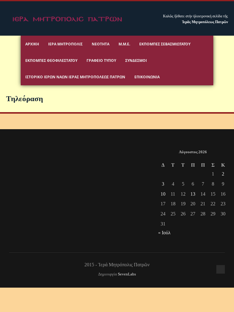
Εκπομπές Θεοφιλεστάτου (51, 60)
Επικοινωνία (147, 77)
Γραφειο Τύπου (101, 60)
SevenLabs (127, 274)
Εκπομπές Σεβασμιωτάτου (164, 44)
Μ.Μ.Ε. (124, 44)
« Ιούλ (164, 232)
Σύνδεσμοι (136, 60)
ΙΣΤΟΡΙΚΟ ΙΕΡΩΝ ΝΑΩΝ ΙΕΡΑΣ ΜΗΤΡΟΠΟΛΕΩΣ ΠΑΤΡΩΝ (75, 77)
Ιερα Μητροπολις (65, 44)
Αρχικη (32, 44)
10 (163, 194)
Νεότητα (100, 44)
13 (192, 194)
